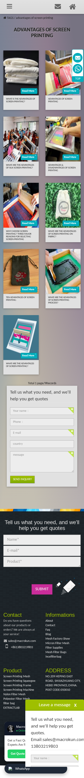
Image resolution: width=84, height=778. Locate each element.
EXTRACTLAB (11, 708)
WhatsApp (22, 768)
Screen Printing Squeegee (19, 681)
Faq (47, 630)
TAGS (10, 18)
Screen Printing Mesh (16, 676)
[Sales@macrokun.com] (77, 58)
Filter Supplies (54, 647)
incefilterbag (53, 656)
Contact (50, 625)
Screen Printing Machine (18, 690)
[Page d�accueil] (4, 18)
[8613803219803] (77, 69)
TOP (77, 79)
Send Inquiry (22, 479)
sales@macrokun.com (22, 641)
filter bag (9, 703)
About (49, 621)
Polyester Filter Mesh (16, 699)
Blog (48, 634)
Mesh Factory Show (57, 639)
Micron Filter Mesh (57, 643)
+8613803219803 (22, 647)
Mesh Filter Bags (55, 652)
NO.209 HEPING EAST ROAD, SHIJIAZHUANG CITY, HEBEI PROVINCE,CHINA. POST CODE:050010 (63, 683)
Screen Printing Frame (17, 685)
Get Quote (18, 753)
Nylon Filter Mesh (14, 694)
